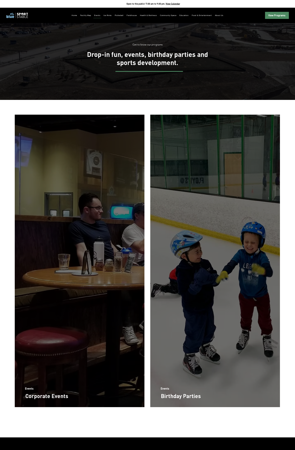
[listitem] (79, 261)
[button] (184, 15)
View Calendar (173, 3)
